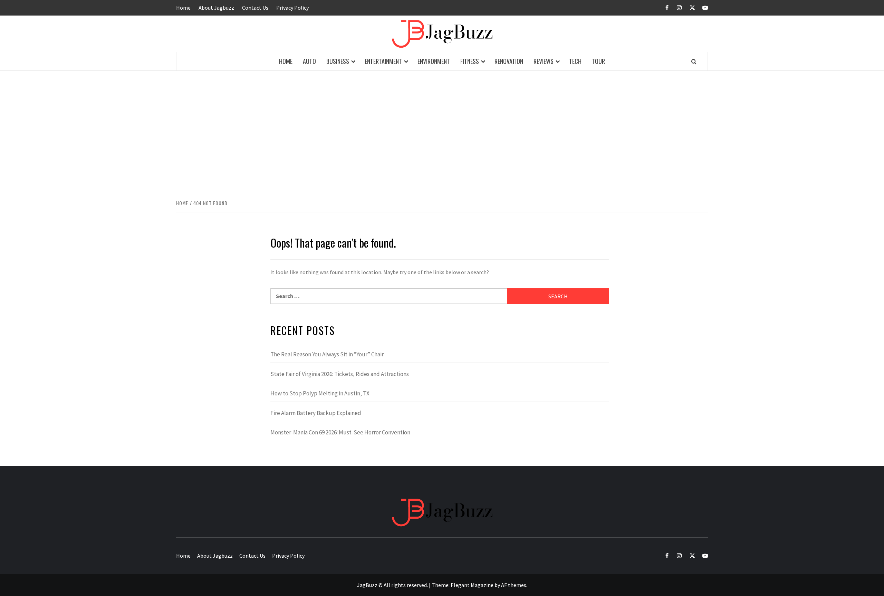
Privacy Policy (292, 7)
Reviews (544, 61)
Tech (575, 61)
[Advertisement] (442, 127)
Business (337, 61)
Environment (433, 61)
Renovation (508, 61)
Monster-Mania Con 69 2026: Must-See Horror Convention (340, 432)
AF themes (513, 584)
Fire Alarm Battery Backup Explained (315, 413)
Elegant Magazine (472, 584)
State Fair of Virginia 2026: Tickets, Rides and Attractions (339, 374)
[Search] (693, 61)
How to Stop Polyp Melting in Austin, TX (319, 393)
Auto (309, 61)
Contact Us (255, 7)
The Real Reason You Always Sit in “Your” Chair (327, 354)
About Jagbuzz (216, 7)
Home (183, 7)
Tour (598, 61)
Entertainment (383, 61)
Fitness (469, 61)
